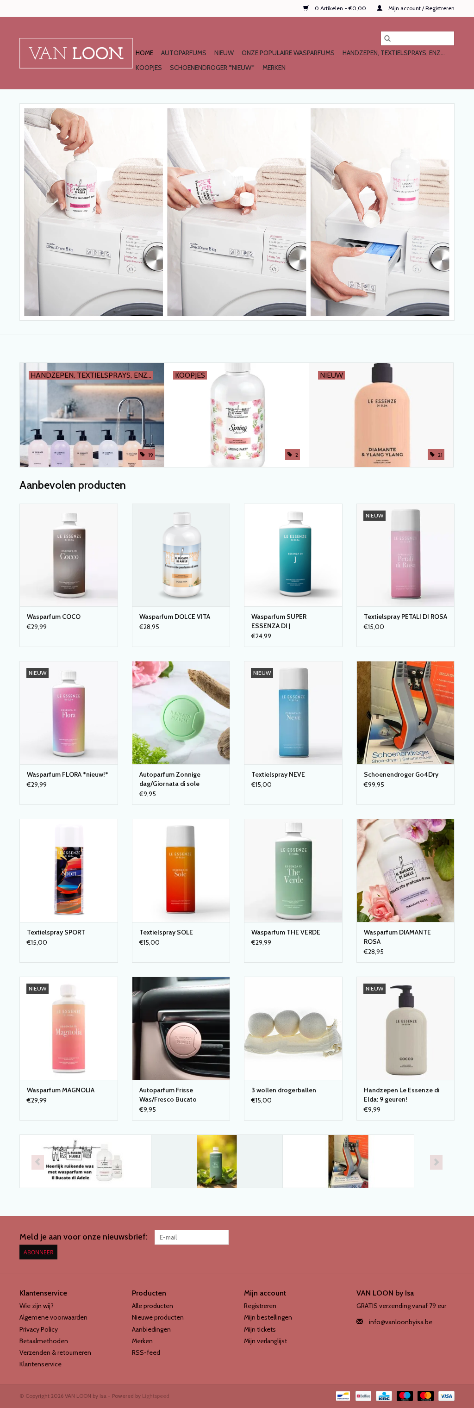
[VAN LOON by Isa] (76, 53)
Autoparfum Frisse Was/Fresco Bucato (168, 1094)
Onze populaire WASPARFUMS (288, 53)
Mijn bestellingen (268, 1317)
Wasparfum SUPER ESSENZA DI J (278, 621)
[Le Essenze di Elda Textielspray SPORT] (68, 870)
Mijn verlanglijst (265, 1341)
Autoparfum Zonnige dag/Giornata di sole (169, 779)
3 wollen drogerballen (283, 1090)
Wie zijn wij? (36, 1306)
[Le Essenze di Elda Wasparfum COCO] (68, 555)
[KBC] (383, 1395)
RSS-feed (146, 1352)
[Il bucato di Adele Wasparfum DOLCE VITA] (181, 555)
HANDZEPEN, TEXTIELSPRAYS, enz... (394, 53)
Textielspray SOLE (166, 932)
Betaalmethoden (43, 1341)
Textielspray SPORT (56, 932)
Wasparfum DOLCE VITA (174, 616)
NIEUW (224, 53)
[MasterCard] (424, 1395)
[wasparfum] (237, 212)
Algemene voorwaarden (53, 1317)
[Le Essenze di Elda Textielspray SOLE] (181, 870)
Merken (274, 67)
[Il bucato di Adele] (85, 1161)
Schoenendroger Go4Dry (401, 774)
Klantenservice (40, 1364)
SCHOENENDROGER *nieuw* (212, 67)
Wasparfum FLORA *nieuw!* (67, 774)
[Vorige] (37, 1162)
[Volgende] (436, 1162)
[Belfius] (362, 1395)
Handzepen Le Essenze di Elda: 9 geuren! (401, 1094)
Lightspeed (155, 1395)
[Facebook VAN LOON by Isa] (431, 1237)
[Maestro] (403, 1395)
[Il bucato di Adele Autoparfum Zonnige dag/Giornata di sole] (181, 712)
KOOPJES (149, 67)
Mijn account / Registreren (421, 8)
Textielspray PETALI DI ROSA (405, 616)
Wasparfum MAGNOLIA (60, 1090)
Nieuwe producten (158, 1317)
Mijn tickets (260, 1329)
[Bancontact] (342, 1395)
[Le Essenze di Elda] (216, 1161)
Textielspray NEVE (278, 774)
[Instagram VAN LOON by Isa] (447, 1237)
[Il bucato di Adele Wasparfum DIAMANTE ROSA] (405, 870)
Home (144, 53)
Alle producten (152, 1306)
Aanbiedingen (151, 1329)
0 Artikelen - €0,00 (340, 8)
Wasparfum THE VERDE (285, 932)
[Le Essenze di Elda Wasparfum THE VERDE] (293, 870)
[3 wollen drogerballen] (293, 1028)
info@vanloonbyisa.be (400, 1322)
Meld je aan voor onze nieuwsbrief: (83, 1237)
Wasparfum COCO (54, 616)
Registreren (260, 1306)
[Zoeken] (387, 38)
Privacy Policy (38, 1329)
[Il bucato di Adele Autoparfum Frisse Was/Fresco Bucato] (181, 1028)
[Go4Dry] (348, 1161)
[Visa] (445, 1395)
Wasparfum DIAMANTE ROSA (397, 937)
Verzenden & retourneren (55, 1352)
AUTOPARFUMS (183, 53)
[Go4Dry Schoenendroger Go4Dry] (405, 712)
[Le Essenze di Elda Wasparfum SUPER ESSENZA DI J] (293, 555)
